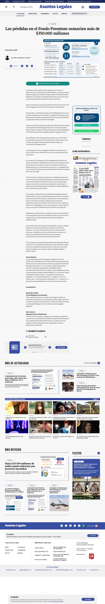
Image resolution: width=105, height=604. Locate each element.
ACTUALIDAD (20, 13)
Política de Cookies (57, 601)
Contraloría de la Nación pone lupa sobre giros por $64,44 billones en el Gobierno (16, 379)
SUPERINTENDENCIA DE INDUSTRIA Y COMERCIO (60, 559)
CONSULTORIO (32, 13)
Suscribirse (94, 7)
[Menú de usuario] (82, 7)
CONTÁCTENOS (39, 548)
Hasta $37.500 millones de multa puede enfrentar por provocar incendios (20, 466)
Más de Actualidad (17, 363)
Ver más (85, 196)
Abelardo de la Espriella (34, 1)
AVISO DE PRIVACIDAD (59, 551)
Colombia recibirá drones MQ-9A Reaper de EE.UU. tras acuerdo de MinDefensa (88, 375)
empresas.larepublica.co (43, 570)
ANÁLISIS (64, 13)
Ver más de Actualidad (90, 363)
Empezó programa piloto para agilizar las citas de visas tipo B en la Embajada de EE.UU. (88, 388)
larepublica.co (11, 570)
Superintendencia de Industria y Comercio (79, 1)
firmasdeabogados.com (64, 570)
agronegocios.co (25, 570)
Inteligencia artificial (19, 1)
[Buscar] (14, 7)
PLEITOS (55, 13)
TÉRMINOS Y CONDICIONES (42, 555)
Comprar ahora (86, 125)
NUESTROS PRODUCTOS (41, 551)
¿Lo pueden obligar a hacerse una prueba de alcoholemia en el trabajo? (14, 490)
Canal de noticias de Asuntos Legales (49, 83)
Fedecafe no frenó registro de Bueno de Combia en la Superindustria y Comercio (85, 466)
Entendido (88, 599)
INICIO (7, 547)
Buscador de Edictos (79, 13)
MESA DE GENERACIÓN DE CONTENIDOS (59, 548)
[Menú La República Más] (6, 7)
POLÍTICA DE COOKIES (41, 559)
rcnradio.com (94, 570)
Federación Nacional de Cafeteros (54, 1)
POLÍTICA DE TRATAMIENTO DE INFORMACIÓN (61, 555)
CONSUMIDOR (45, 13)
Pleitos (77, 453)
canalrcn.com (81, 570)
